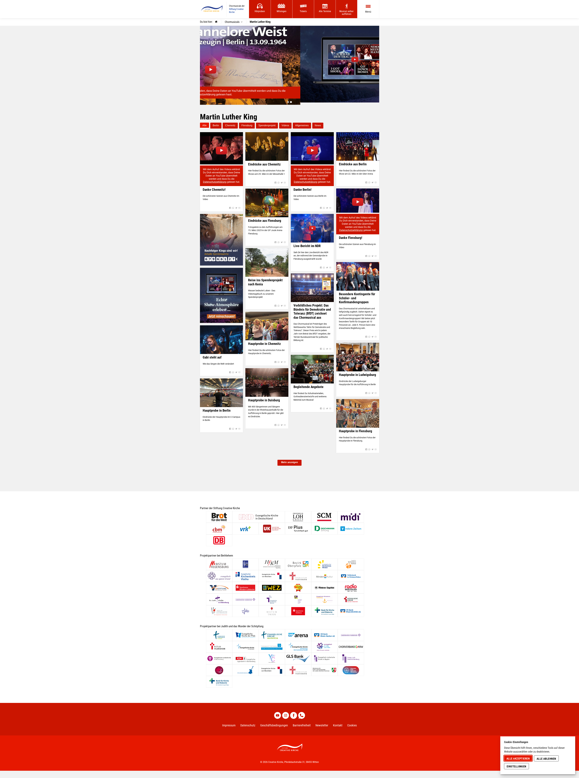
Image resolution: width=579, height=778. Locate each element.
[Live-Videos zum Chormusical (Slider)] (289, 61)
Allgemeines (302, 123)
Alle (204, 123)
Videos (285, 123)
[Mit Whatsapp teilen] (233, 205)
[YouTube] (277, 713)
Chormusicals (232, 21)
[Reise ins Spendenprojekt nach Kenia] (266, 260)
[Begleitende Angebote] (312, 367)
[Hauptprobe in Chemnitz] (266, 323)
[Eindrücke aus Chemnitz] (266, 144)
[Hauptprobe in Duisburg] (266, 380)
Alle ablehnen (546, 758)
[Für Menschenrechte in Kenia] (221, 237)
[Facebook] (293, 713)
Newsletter (321, 723)
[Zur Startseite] (211, 9)
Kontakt (337, 723)
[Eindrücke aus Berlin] (357, 144)
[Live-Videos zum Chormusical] (221, 293)
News (318, 123)
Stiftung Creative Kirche (236, 11)
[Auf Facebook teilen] (230, 205)
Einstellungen (516, 766)
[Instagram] (285, 713)
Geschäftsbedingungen (274, 723)
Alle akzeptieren (518, 758)
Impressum (229, 723)
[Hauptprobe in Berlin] (221, 390)
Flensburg (246, 123)
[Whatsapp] (301, 713)
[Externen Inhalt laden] (221, 146)
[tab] (288, 100)
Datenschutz (247, 723)
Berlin (216, 123)
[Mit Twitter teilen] (236, 205)
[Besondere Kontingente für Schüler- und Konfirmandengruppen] (357, 274)
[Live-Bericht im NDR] (312, 226)
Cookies (352, 723)
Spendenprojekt (266, 123)
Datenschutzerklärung (214, 179)
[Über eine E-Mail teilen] (239, 205)
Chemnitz (230, 123)
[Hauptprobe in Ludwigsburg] (357, 354)
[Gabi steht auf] (221, 337)
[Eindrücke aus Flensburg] (266, 200)
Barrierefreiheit (302, 723)
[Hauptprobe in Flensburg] (357, 411)
